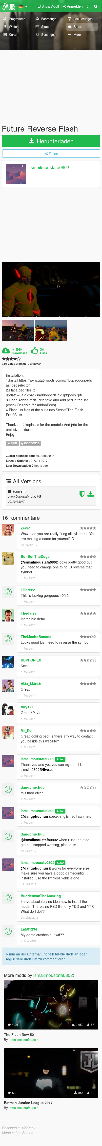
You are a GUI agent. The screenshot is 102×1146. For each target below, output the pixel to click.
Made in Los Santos (17, 1132)
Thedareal (29, 613)
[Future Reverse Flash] (51, 289)
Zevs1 (26, 527)
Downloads (19, 352)
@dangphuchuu (34, 816)
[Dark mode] (88, 6)
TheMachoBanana (36, 636)
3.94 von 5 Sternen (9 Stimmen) (22, 363)
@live (44, 769)
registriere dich (18, 958)
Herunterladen (54, 140)
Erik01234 (29, 929)
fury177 (27, 706)
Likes (43, 352)
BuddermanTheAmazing (41, 895)
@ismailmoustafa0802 (39, 562)
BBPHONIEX (31, 660)
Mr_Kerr (27, 730)
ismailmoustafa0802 (49, 167)
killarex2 (28, 589)
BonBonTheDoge (35, 556)
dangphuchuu (33, 787)
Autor (60, 759)
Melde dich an (67, 954)
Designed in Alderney (18, 1127)
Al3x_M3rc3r (31, 683)
